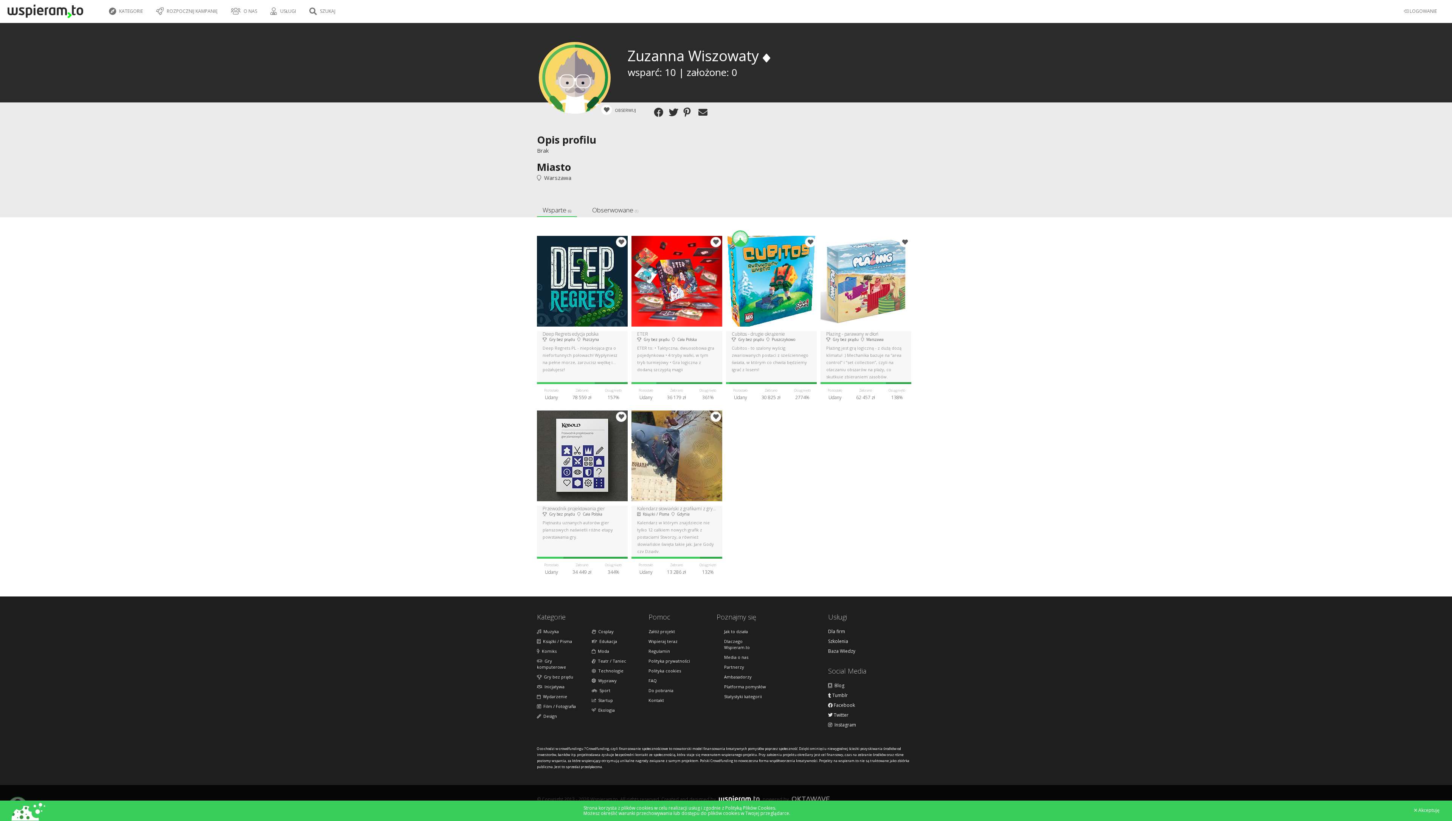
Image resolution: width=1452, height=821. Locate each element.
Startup (604, 700)
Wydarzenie (554, 696)
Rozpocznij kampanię (192, 11)
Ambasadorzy (738, 677)
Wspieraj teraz (663, 641)
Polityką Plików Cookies (750, 808)
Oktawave (811, 798)
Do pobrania (660, 690)
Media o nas (736, 657)
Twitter (841, 715)
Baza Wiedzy (841, 651)
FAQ (652, 680)
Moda (602, 651)
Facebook (844, 705)
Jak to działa (736, 631)
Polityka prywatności (669, 661)
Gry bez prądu (557, 677)
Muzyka (550, 631)
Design (549, 716)
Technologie (610, 671)
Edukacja (607, 641)
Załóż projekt (661, 631)
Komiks (548, 651)
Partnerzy (734, 667)
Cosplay (605, 631)
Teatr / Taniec (611, 661)
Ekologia (605, 710)
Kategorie (130, 11)
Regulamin (659, 651)
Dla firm (836, 632)
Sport (603, 690)
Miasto (554, 167)
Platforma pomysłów (745, 686)
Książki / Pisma (556, 641)
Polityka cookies (664, 671)
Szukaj (327, 11)
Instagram (844, 725)
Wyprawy (606, 680)
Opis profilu (566, 140)
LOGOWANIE (1423, 11)
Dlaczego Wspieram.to (737, 644)
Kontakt (656, 700)
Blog (838, 686)
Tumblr (839, 695)
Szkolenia (838, 641)
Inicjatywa (553, 686)
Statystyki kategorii (743, 696)
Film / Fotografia (558, 706)
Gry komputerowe (551, 664)
